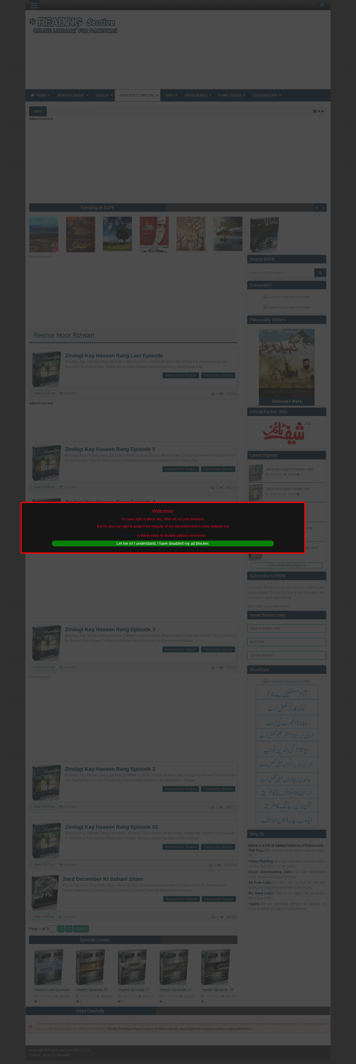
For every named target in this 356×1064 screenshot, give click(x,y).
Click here (128, 535)
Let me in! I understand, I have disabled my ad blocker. (162, 543)
